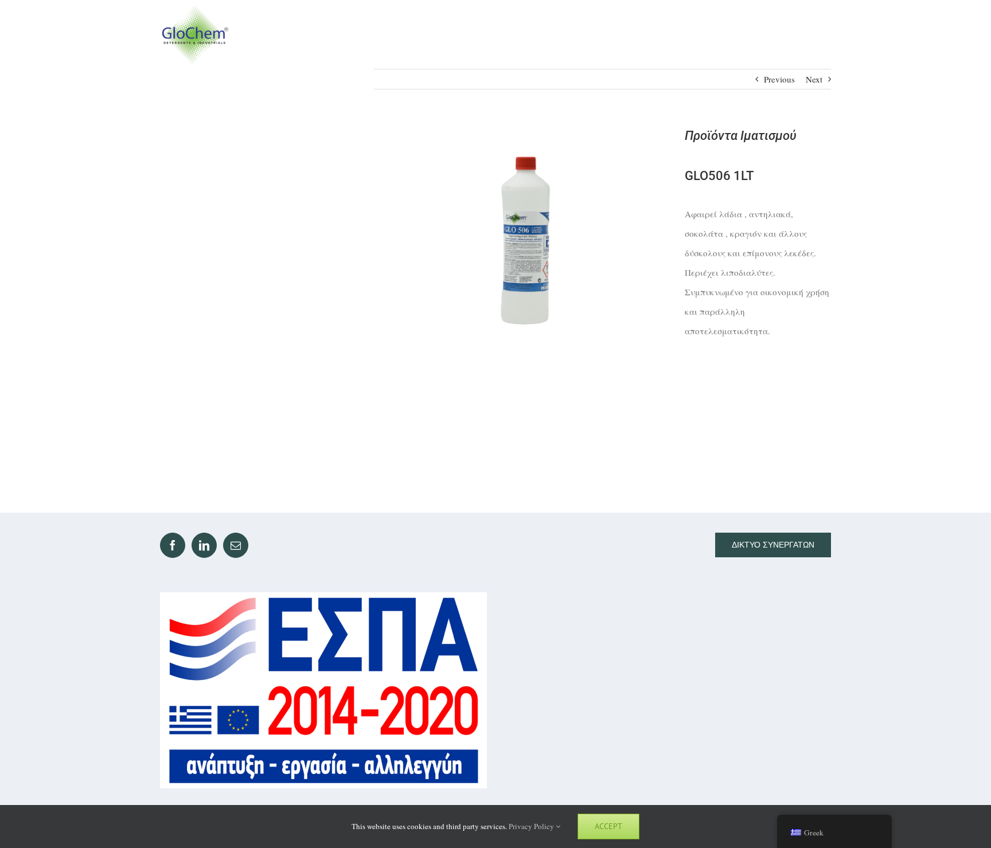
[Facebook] (172, 545)
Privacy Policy (532, 826)
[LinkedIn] (204, 545)
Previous (779, 79)
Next (814, 79)
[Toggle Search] (777, 34)
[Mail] (235, 545)
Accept (608, 826)
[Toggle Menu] (820, 34)
